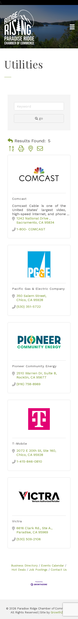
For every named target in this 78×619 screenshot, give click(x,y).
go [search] (41, 118)
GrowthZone (59, 612)
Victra (17, 521)
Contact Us (59, 569)
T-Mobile (19, 443)
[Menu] (72, 26)
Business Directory (24, 565)
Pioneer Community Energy (34, 366)
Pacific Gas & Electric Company (38, 288)
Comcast (19, 198)
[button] (10, 141)
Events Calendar (52, 565)
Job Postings (38, 569)
